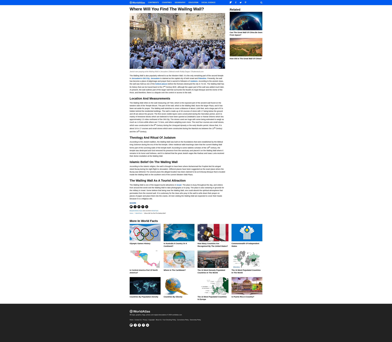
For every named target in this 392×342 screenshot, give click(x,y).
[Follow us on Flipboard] (131, 325)
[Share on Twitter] (138, 206)
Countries (167, 2)
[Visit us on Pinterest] (143, 325)
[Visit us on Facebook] (135, 325)
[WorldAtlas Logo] (138, 2)
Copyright (151, 320)
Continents (153, 2)
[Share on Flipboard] (131, 206)
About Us (159, 320)
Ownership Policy (195, 320)
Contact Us (138, 320)
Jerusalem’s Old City (141, 78)
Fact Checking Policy (169, 320)
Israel (179, 185)
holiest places (161, 84)
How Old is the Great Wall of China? (246, 59)
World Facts (155, 210)
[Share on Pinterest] (142, 206)
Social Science (208, 2)
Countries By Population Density (144, 297)
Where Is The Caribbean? (175, 270)
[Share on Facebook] (135, 206)
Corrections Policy (183, 320)
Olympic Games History (140, 243)
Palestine (202, 78)
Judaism (194, 81)
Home (132, 320)
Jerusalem (155, 78)
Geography (180, 2)
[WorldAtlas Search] (261, 2)
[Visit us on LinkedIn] (147, 325)
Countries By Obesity (173, 297)
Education (193, 2)
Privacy (145, 320)
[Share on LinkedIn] (146, 206)
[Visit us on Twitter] (139, 325)
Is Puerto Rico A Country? (243, 297)
